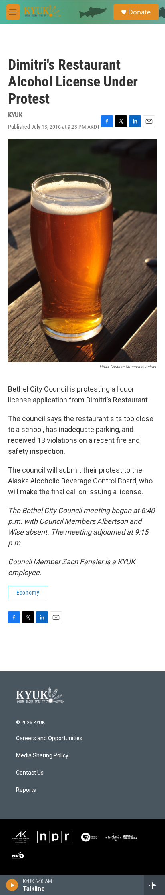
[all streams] (154, 885)
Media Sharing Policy (42, 756)
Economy (28, 592)
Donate (139, 12)
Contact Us (30, 773)
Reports (26, 790)
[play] (12, 885)
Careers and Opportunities (49, 738)
